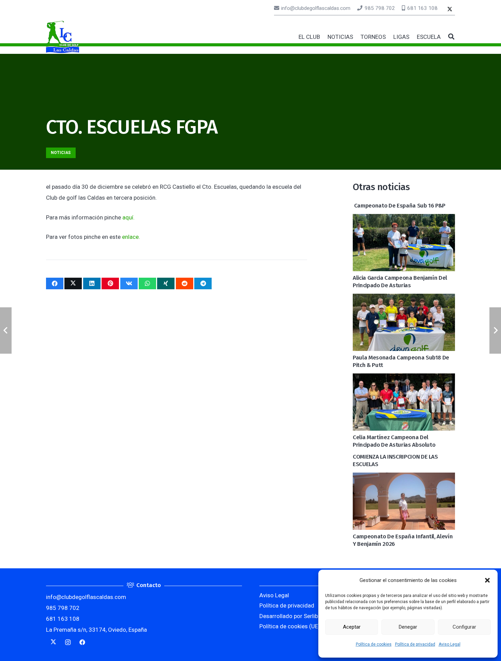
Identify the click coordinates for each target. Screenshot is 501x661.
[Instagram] (68, 642)
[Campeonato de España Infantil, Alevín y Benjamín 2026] (404, 478)
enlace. (131, 236)
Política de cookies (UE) (289, 626)
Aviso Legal (449, 644)
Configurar (464, 627)
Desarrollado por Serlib (288, 616)
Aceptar (352, 627)
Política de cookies (374, 644)
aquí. (128, 217)
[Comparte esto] (54, 283)
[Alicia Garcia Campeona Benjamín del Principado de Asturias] (404, 219)
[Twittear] (73, 283)
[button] (487, 580)
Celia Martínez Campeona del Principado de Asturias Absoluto (394, 441)
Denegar (408, 627)
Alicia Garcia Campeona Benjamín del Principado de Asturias (400, 281)
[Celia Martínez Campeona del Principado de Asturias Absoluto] (404, 378)
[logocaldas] (62, 37)
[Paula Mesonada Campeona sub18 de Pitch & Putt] (404, 299)
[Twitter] (449, 9)
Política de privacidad (415, 644)
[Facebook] (82, 642)
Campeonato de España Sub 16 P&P (399, 205)
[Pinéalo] (110, 283)
